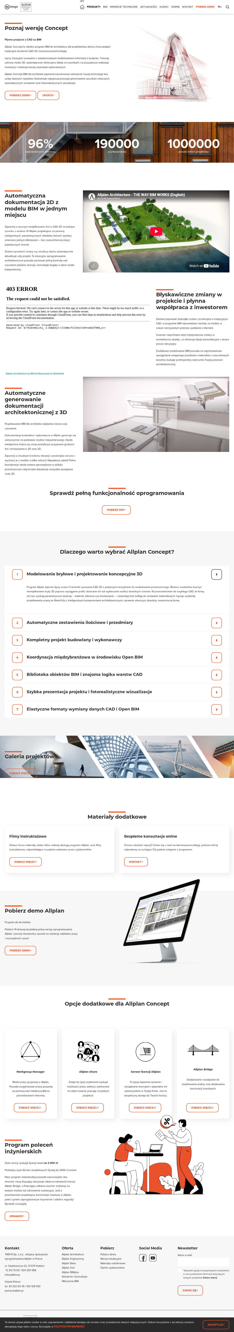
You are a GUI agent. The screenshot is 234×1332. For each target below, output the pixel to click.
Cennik (175, 6)
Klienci (164, 6)
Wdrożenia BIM (70, 1281)
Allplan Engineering (73, 1258)
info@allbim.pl (12, 1274)
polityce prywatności (69, 1326)
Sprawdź (16, 1216)
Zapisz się (190, 1290)
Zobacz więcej (210, 1277)
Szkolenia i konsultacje (74, 1276)
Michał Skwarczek (40, 373)
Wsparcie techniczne (124, 6)
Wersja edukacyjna (110, 1258)
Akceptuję (215, 1324)
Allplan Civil (68, 1267)
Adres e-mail (185, 1255)
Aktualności (148, 6)
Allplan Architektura (73, 1254)
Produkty (94, 6)
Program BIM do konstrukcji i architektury (82, 1)
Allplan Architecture (16, 373)
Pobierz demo (205, 6)
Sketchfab (58, 373)
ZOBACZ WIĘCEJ (20, 773)
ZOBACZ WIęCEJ (29, 1107)
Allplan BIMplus (70, 1272)
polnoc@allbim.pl (14, 1290)
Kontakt (187, 6)
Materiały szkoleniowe (112, 1263)
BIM (105, 6)
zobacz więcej (86, 1107)
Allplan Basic (69, 1263)
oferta (47, 95)
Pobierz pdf (115, 510)
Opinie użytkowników (112, 1267)
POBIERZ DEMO (20, 950)
